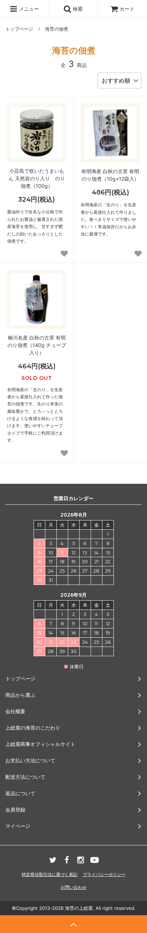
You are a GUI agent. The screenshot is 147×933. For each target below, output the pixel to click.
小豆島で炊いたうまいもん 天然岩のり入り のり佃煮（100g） (37, 178)
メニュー (28, 9)
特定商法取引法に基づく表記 (49, 874)
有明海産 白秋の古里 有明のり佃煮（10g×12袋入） (110, 175)
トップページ (19, 29)
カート (127, 9)
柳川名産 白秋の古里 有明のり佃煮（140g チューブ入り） (36, 345)
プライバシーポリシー (104, 874)
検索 (77, 9)
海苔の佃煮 (56, 29)
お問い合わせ (73, 887)
